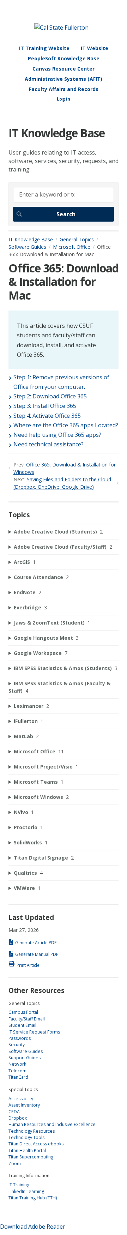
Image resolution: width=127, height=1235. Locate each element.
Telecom (17, 1071)
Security (16, 1045)
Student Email (22, 1025)
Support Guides (24, 1058)
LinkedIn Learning (26, 1191)
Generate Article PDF (35, 943)
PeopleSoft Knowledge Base (63, 58)
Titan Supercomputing (30, 1157)
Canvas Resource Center (63, 68)
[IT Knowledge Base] (61, 27)
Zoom (14, 1164)
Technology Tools (26, 1137)
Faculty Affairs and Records (63, 89)
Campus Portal (23, 1012)
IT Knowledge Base (30, 239)
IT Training (18, 1185)
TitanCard (18, 1077)
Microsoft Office (71, 246)
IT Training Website (44, 48)
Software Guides (27, 246)
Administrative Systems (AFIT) (63, 79)
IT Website (94, 48)
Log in (63, 99)
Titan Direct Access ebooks (36, 1144)
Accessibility (20, 1099)
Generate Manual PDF (36, 954)
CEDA (14, 1112)
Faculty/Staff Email (26, 1019)
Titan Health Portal (27, 1150)
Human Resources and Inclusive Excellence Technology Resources (52, 1127)
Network (17, 1064)
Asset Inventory (24, 1105)
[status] (63, 340)
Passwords (19, 1038)
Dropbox (17, 1118)
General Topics (77, 239)
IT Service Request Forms (34, 1032)
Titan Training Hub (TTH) (32, 1198)
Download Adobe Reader (32, 1226)
